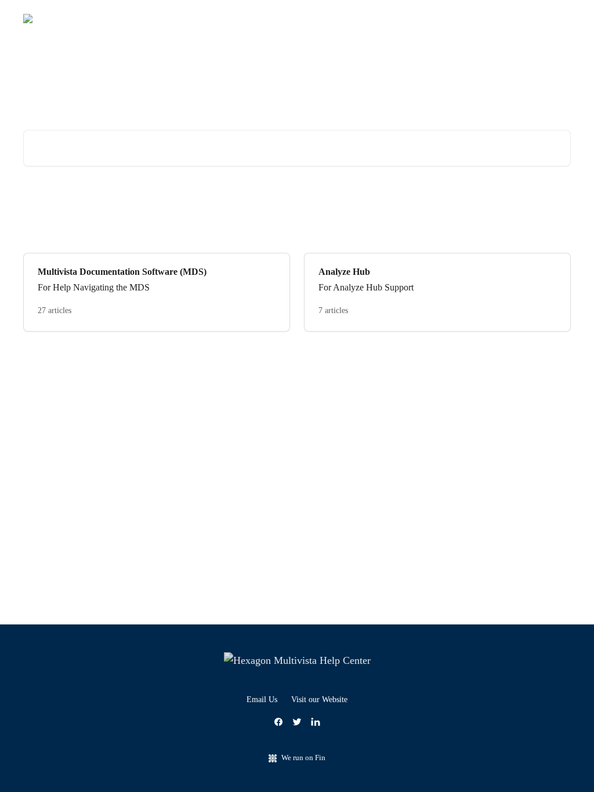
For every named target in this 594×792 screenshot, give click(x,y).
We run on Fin (303, 757)
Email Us (262, 699)
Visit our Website (319, 699)
